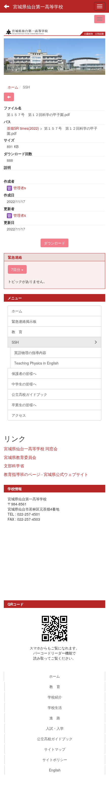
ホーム (13, 87)
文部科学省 (14, 466)
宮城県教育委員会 (20, 457)
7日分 (16, 269)
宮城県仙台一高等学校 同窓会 (31, 449)
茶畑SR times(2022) (23, 128)
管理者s (19, 187)
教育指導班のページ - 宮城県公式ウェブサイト (46, 474)
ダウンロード (54, 242)
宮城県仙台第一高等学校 (38, 6)
